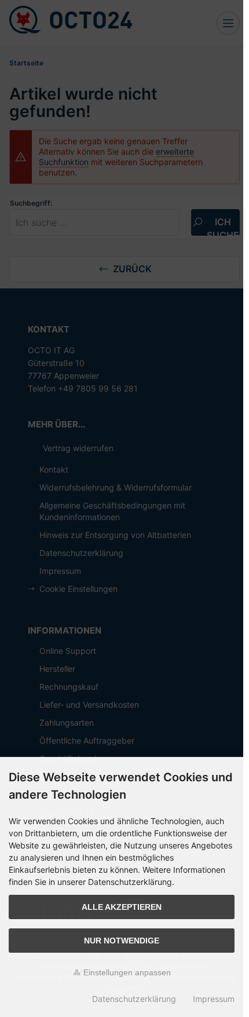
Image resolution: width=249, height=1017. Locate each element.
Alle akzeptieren (122, 907)
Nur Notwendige (121, 940)
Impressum (214, 999)
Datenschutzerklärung (134, 999)
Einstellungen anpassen (126, 972)
